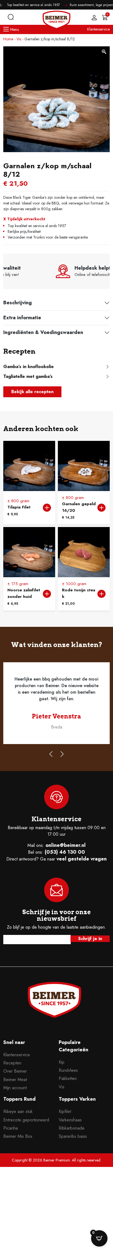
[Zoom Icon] (104, 52)
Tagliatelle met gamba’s (28, 376)
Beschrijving (17, 302)
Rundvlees (68, 1070)
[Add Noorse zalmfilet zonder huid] (47, 594)
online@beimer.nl (66, 845)
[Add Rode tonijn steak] (101, 594)
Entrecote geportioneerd (26, 1120)
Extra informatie (22, 317)
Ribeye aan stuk (18, 1111)
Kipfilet (65, 1111)
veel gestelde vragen (81, 858)
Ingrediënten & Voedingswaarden (43, 332)
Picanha (10, 1128)
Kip (61, 1062)
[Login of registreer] (93, 17)
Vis (18, 39)
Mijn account (15, 1088)
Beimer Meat (15, 1079)
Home (8, 39)
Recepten (12, 1063)
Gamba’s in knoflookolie (28, 366)
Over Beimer (15, 1071)
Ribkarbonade (71, 1128)
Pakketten (68, 1078)
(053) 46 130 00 (65, 852)
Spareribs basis (73, 1136)
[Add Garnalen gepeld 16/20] (101, 508)
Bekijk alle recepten (32, 392)
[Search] (11, 17)
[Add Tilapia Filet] (47, 508)
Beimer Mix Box (17, 1136)
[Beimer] (54, 999)
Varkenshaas (70, 1120)
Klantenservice (98, 29)
